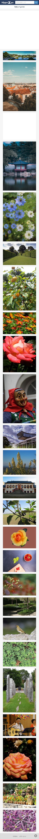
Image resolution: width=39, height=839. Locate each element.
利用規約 (15, 836)
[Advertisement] (19, 30)
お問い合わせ (22, 836)
